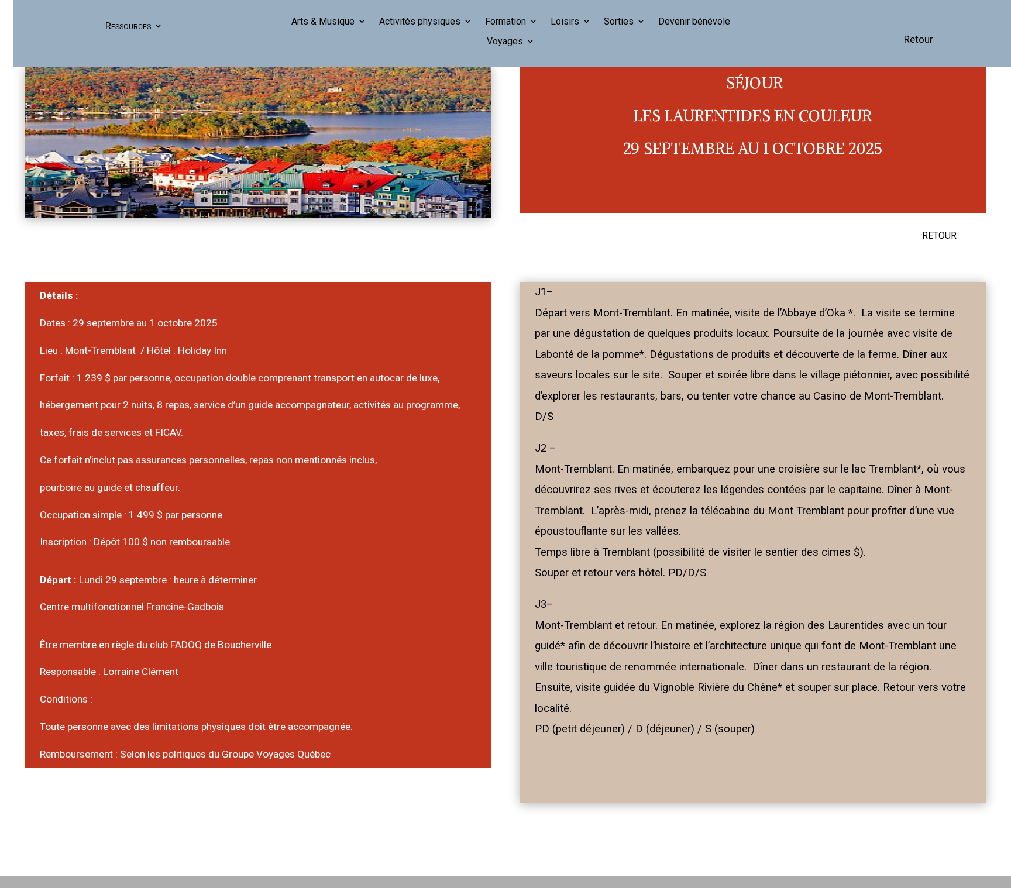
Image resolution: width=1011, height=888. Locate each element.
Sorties (619, 21)
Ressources (128, 26)
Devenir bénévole (694, 21)
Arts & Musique (323, 21)
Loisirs (565, 21)
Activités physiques (419, 21)
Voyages (505, 41)
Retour (918, 39)
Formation (505, 21)
